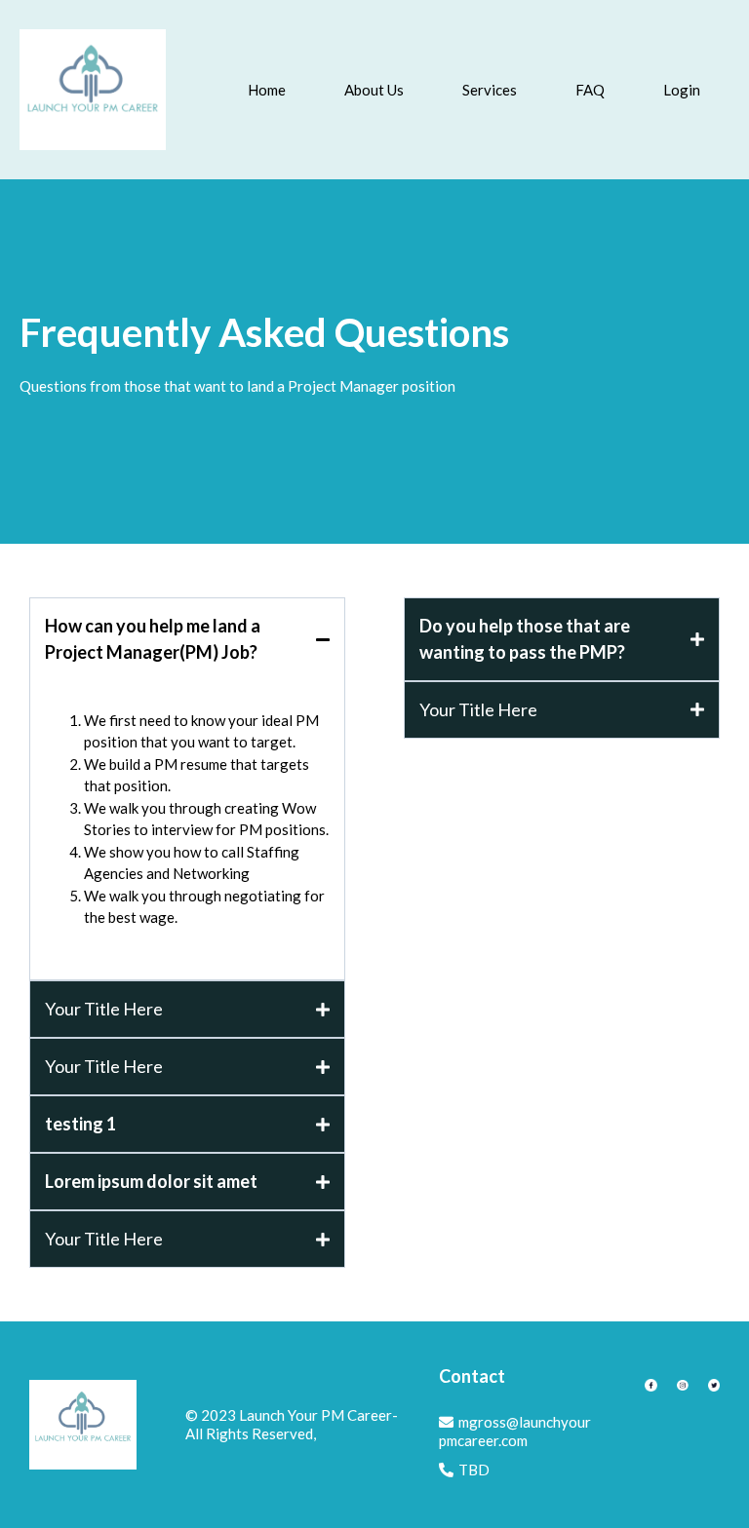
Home (267, 89)
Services (489, 89)
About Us (374, 89)
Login (681, 89)
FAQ (590, 89)
